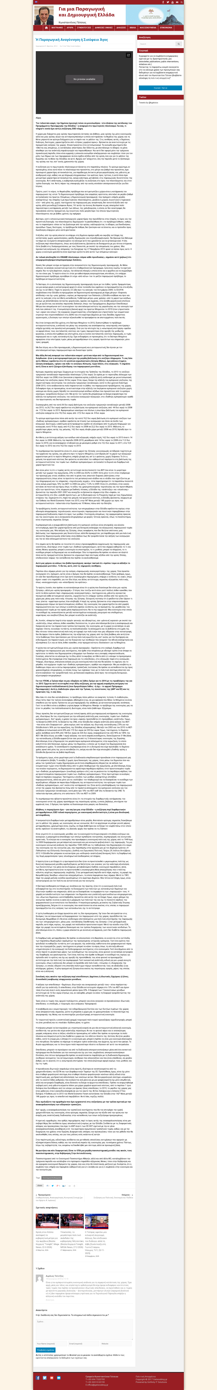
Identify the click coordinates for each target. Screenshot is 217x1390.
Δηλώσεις (121, 28)
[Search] (179, 43)
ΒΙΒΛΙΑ (133, 28)
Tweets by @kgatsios (148, 102)
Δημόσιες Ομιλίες (104, 28)
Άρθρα (70, 28)
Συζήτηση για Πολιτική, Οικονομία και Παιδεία (113, 1196)
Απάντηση (50, 1300)
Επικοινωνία (166, 28)
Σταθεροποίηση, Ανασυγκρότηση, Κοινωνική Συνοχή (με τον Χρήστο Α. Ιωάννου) (59, 1198)
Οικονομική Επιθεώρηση (52, 1178)
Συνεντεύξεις (84, 28)
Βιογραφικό (57, 28)
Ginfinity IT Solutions (157, 1382)
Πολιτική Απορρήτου (146, 1376)
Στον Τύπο (66, 46)
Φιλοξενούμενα (148, 28)
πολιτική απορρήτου (160, 78)
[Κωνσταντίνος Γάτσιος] (108, 15)
